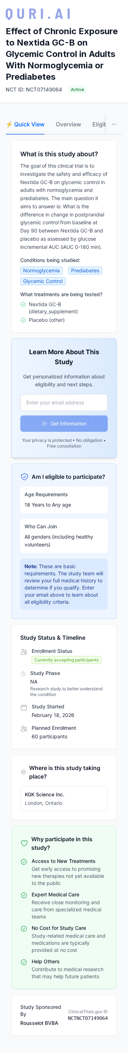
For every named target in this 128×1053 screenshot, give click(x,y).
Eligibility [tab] (104, 124)
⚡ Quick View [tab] (25, 124)
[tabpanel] (64, 588)
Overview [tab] (68, 124)
